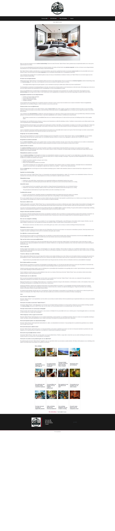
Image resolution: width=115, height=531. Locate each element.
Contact (71, 18)
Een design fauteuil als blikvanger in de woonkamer (51, 365)
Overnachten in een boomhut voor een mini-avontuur (74, 385)
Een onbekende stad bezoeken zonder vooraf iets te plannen (40, 385)
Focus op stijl (44, 18)
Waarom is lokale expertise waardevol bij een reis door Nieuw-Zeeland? (62, 364)
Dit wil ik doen (53, 18)
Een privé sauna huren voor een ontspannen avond (74, 407)
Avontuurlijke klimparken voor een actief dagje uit (40, 365)
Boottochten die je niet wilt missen (74, 364)
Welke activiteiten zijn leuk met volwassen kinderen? (51, 407)
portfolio (75, 422)
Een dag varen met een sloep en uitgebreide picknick (39, 407)
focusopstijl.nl (57, 431)
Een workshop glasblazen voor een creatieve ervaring (62, 407)
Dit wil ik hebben (63, 18)
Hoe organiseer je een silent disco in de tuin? (63, 385)
